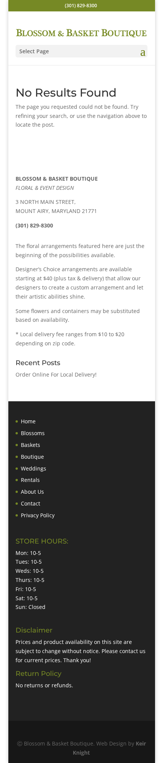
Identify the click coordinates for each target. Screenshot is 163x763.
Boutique (32, 456)
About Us (32, 491)
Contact (30, 503)
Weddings (33, 468)
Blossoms (33, 433)
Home (28, 421)
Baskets (30, 444)
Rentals (30, 479)
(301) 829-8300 (81, 5)
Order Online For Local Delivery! (56, 374)
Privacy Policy (38, 515)
